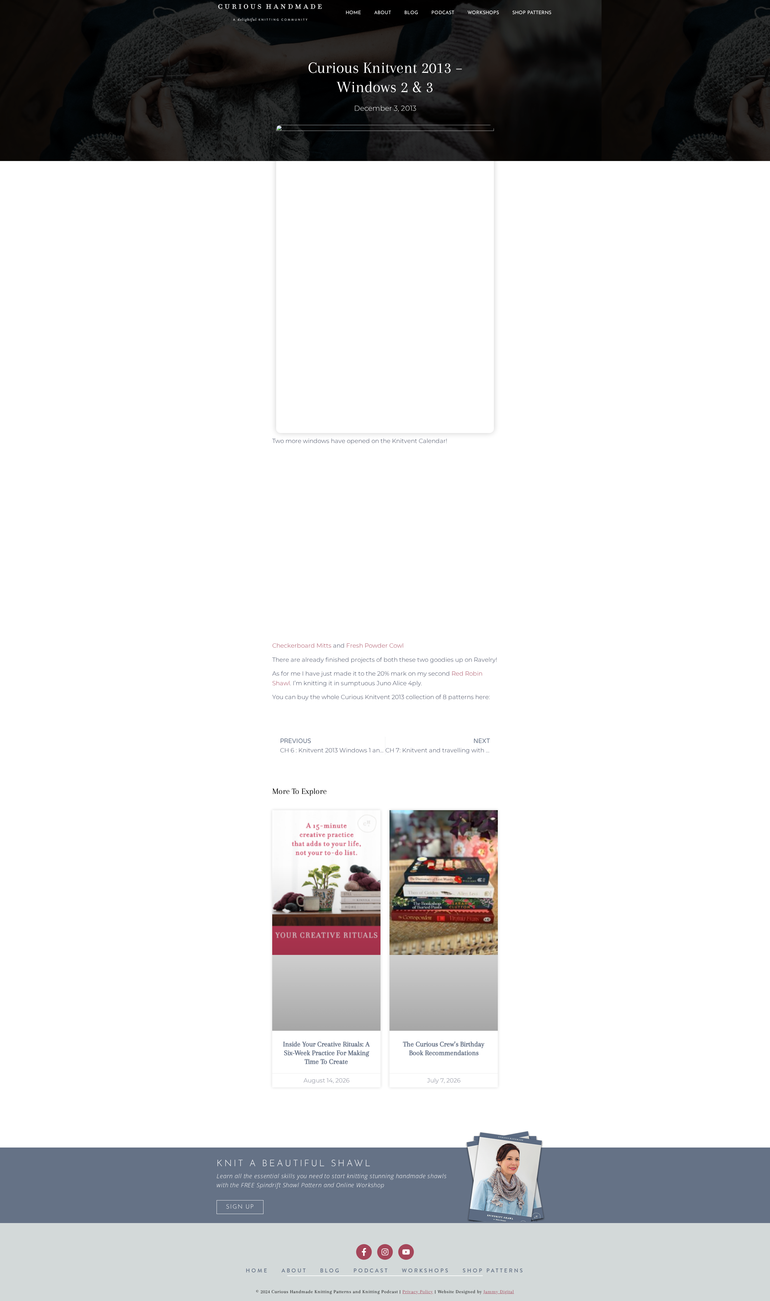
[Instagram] (385, 1252)
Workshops (483, 13)
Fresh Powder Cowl (375, 645)
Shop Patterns (531, 13)
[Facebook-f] (364, 1252)
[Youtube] (406, 1252)
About (382, 13)
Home (353, 13)
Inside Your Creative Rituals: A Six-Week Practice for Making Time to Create (326, 1052)
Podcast (442, 13)
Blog (411, 13)
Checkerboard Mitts (301, 645)
